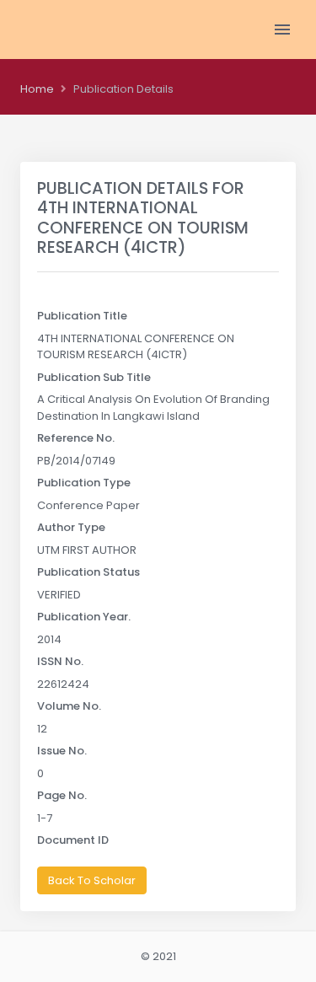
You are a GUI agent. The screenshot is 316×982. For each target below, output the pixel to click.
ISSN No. (60, 661)
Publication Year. (84, 617)
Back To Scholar (92, 880)
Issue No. (62, 751)
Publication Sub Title (94, 377)
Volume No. (69, 706)
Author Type (71, 527)
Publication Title (82, 316)
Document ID (73, 840)
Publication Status (88, 572)
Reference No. (76, 438)
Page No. (62, 795)
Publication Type (84, 483)
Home (37, 89)
